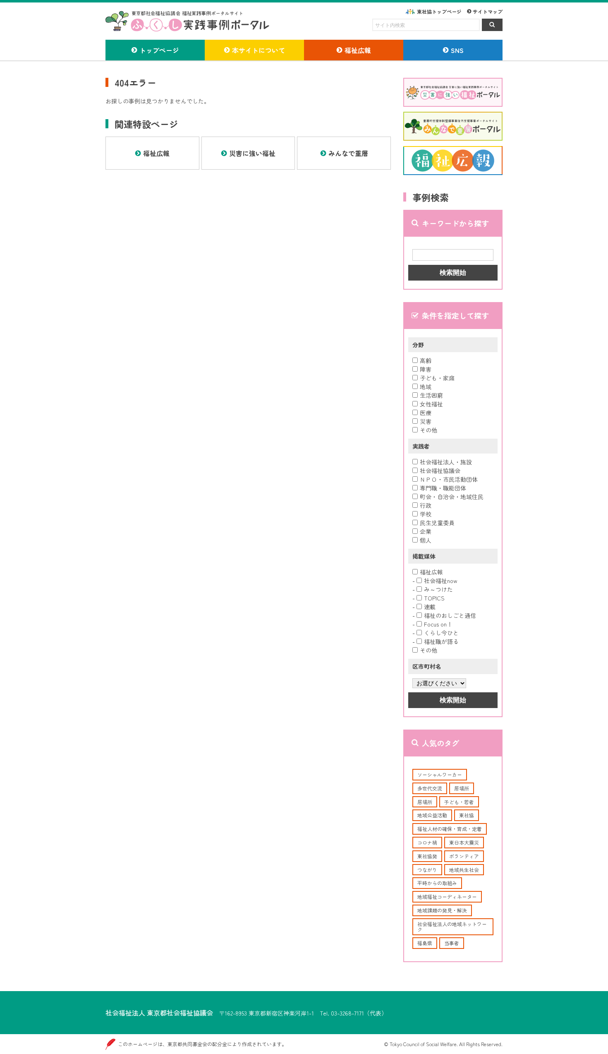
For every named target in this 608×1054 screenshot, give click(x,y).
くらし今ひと (441, 633)
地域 (425, 386)
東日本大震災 (464, 842)
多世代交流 (429, 788)
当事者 (451, 942)
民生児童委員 (437, 523)
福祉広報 (431, 572)
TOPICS (434, 598)
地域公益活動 (432, 815)
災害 (425, 421)
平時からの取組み (437, 882)
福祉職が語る (441, 641)
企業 (425, 531)
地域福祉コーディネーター (447, 896)
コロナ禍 (427, 842)
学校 (425, 514)
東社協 (466, 815)
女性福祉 (431, 404)
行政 (425, 505)
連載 (430, 607)
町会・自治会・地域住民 (452, 496)
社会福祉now (440, 580)
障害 (425, 369)
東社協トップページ (439, 11)
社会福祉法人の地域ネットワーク (452, 926)
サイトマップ (488, 11)
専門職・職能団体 (443, 488)
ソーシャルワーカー (439, 774)
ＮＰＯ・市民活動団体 (449, 479)
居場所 (461, 788)
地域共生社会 (464, 869)
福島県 (424, 942)
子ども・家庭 (437, 378)
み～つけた (438, 589)
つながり (427, 869)
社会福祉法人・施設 (446, 462)
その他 (428, 430)
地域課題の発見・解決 (442, 910)
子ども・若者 (459, 801)
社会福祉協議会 (440, 470)
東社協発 (427, 856)
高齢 (425, 360)
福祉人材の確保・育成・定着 (449, 828)
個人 (425, 540)
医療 (425, 412)
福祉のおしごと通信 (450, 615)
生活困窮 (431, 395)
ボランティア (464, 856)
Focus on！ (438, 624)
